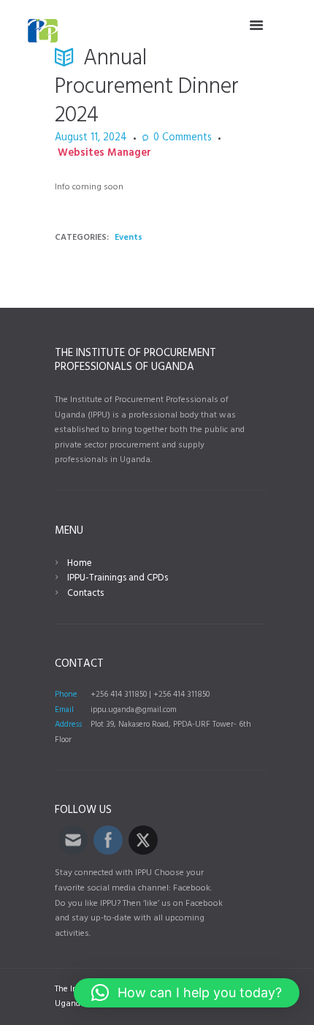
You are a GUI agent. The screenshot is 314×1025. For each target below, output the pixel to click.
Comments (182, 138)
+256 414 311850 (119, 694)
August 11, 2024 (91, 137)
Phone (66, 694)
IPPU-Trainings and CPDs (117, 578)
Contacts (85, 593)
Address (68, 724)
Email (64, 709)
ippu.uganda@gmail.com (134, 709)
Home (79, 563)
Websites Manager (104, 153)
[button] (186, 992)
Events (128, 237)
